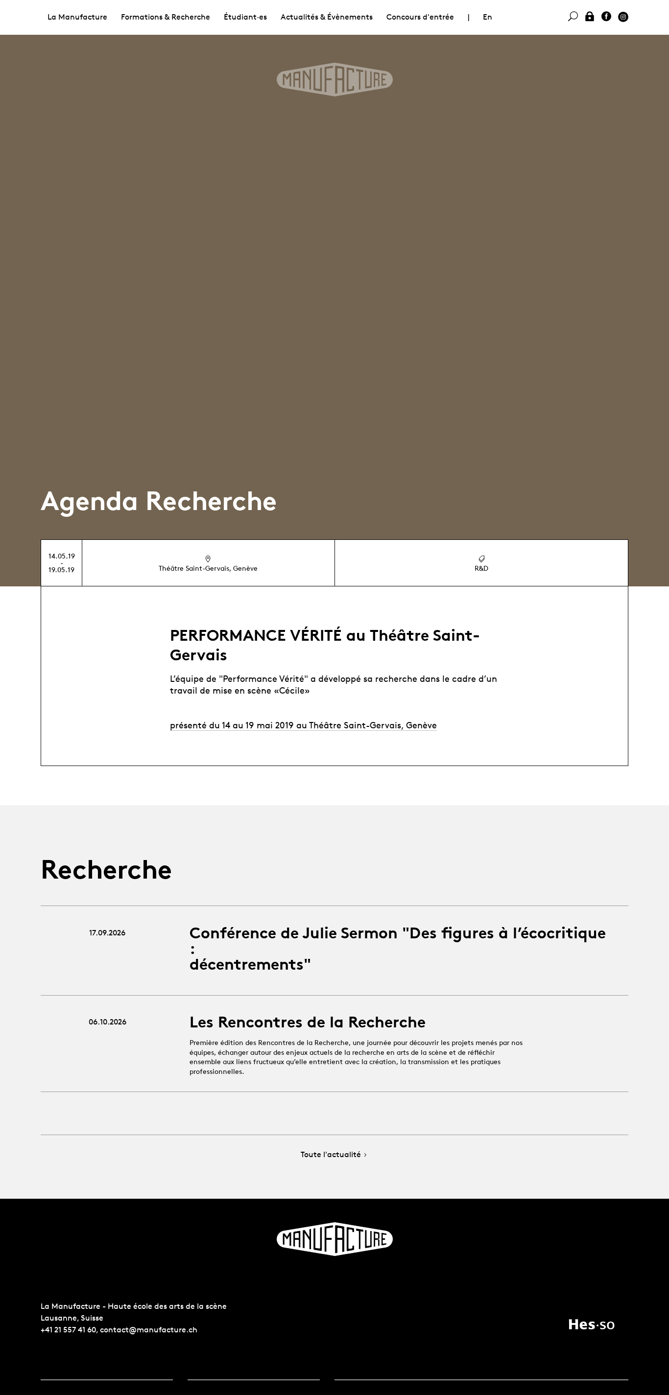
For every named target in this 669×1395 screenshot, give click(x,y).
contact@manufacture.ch (148, 1329)
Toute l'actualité (331, 1155)
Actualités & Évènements (327, 17)
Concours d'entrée (420, 17)
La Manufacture (77, 17)
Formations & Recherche (165, 17)
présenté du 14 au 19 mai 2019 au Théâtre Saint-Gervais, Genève (303, 725)
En (487, 17)
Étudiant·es (245, 17)
